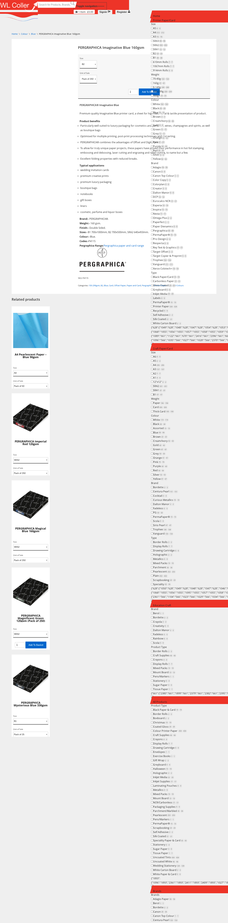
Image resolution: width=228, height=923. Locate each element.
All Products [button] (160, 702)
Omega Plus (162, 218)
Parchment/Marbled (168, 811)
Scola (158, 521)
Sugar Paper (162, 685)
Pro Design (161, 239)
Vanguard (163, 264)
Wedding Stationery (168, 865)
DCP (158, 197)
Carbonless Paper (166, 281)
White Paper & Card (167, 874)
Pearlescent (164, 571)
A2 (156, 373)
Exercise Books (164, 756)
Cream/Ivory (163, 121)
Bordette (160, 487)
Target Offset (162, 251)
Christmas (162, 722)
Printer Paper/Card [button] (164, 20)
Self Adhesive (163, 315)
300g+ (159, 95)
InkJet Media (163, 294)
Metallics (160, 559)
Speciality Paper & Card (170, 840)
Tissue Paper (162, 689)
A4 (158, 32)
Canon (159, 171)
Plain (160, 575)
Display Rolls (162, 546)
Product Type (159, 647)
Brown (159, 116)
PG (158, 512)
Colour (155, 100)
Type (154, 272)
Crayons (160, 659)
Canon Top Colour (165, 175)
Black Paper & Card (167, 709)
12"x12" (159, 382)
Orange (160, 137)
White (160, 104)
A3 (157, 36)
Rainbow (160, 638)
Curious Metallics (166, 500)
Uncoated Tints (166, 857)
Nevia (159, 213)
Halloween (162, 769)
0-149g (161, 87)
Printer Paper (165, 306)
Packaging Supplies (166, 806)
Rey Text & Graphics (167, 247)
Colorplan (161, 184)
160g (159, 83)
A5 (156, 28)
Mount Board (164, 672)
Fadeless (160, 508)
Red (158, 150)
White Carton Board (167, 323)
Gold (158, 125)
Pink (158, 142)
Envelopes (161, 752)
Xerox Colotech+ (165, 268)
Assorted (161, 428)
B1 (157, 57)
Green (160, 129)
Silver (158, 154)
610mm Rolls (162, 62)
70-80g (161, 78)
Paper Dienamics (165, 226)
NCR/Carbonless (165, 802)
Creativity (160, 626)
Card (160, 407)
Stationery (161, 680)
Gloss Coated (164, 285)
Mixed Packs (163, 563)
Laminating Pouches (167, 785)
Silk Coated (162, 319)
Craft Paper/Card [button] (163, 348)
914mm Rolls (162, 70)
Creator (159, 188)
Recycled (160, 310)
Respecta (160, 243)
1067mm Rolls (163, 66)
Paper (160, 403)
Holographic (162, 554)
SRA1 (159, 49)
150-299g (162, 91)
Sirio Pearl (162, 525)
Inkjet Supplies (164, 781)
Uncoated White (165, 861)
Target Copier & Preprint (169, 256)
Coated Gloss (164, 726)
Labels (159, 298)
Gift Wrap (161, 760)
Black (159, 108)
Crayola (159, 621)
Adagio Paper (164, 899)
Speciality (161, 584)
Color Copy (161, 180)
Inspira (160, 209)
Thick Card (163, 411)
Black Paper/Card (166, 277)
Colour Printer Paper (169, 731)
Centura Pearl (165, 491)
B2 (157, 53)
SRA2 (160, 45)
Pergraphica (163, 230)
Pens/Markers (163, 676)
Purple (160, 146)
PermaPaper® (164, 234)
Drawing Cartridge (166, 550)
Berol (158, 613)
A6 (156, 356)
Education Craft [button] (162, 605)
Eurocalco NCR (165, 201)
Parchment (162, 567)
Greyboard (161, 289)
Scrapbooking (164, 580)
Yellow (160, 159)
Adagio (160, 167)
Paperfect (161, 222)
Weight (155, 74)
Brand (154, 163)
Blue (158, 112)
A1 (156, 377)
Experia (160, 205)
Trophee (162, 260)
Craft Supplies (164, 655)
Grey (159, 133)
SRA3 (159, 41)
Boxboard (161, 718)
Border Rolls (162, 542)
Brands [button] (157, 891)
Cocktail (160, 495)
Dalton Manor (163, 192)
